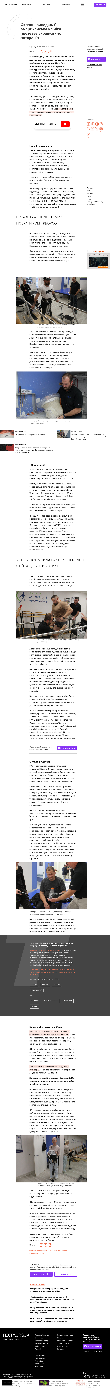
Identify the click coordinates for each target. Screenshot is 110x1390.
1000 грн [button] (56, 985)
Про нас (38, 1335)
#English (38, 1349)
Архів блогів (40, 1364)
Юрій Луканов (35, 47)
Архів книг (39, 1367)
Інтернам (60, 1349)
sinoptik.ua (91, 204)
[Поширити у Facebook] (41, 51)
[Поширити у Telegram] (49, 51)
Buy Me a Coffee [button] (51, 1001)
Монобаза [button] (67, 1001)
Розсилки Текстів (41, 1343)
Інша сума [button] (35, 990)
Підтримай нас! (40, 1355)
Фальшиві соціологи (65, 1341)
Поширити (33, 51)
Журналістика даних (65, 1335)
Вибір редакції (40, 1346)
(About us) (45, 1335)
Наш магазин (40, 1358)
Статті (37, 1338)
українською (28, 1378)
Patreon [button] (35, 1001)
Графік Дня (39, 1361)
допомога (34, 1253)
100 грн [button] (34, 985)
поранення (42, 1250)
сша (42, 1253)
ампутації (53, 1250)
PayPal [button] (34, 1006)
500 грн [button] (45, 985)
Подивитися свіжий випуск (92, 1351)
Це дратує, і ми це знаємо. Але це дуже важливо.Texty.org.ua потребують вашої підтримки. (52, 944)
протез (33, 1250)
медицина (63, 1250)
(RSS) (41, 1338)
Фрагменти (39, 1341)
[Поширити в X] (45, 51)
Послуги (60, 1338)
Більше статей (37, 1284)
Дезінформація (63, 1343)
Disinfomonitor (62, 1346)
